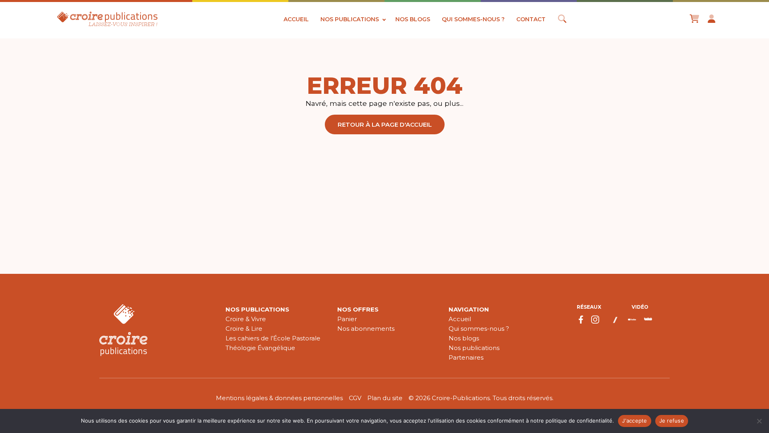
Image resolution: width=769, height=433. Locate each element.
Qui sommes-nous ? (473, 19)
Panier (347, 319)
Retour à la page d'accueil (385, 124)
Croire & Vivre (245, 319)
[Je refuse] (759, 421)
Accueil (296, 19)
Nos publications (349, 19)
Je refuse (671, 420)
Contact (531, 19)
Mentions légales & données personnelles (279, 398)
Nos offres (357, 309)
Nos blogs (412, 19)
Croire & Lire (243, 328)
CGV (355, 398)
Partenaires (466, 357)
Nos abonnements (366, 328)
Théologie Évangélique (260, 348)
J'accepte (634, 420)
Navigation (469, 309)
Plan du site (385, 398)
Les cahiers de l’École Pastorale (272, 338)
